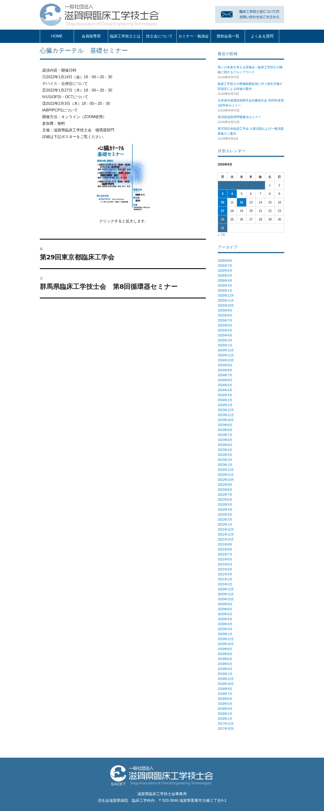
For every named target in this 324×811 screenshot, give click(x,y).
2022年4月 (225, 509)
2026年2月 (225, 285)
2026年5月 (225, 275)
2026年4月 (225, 280)
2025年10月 (226, 305)
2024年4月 (225, 390)
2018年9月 (225, 689)
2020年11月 (226, 594)
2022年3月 (225, 514)
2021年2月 (225, 579)
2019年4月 (225, 669)
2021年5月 (225, 564)
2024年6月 (225, 380)
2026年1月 (225, 290)
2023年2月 (225, 460)
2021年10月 (226, 539)
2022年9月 (225, 484)
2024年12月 (226, 350)
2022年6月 (225, 499)
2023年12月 (226, 410)
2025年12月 (226, 295)
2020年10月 (226, 599)
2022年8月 (225, 489)
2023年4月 (225, 450)
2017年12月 (226, 723)
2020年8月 (225, 609)
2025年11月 (226, 300)
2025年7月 (225, 320)
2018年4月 (225, 708)
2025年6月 (225, 325)
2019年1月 (225, 674)
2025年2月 (225, 340)
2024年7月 (225, 375)
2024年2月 (225, 400)
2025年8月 (225, 315)
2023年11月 (226, 415)
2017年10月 (226, 728)
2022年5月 (225, 504)
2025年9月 (225, 310)
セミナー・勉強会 (193, 36)
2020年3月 (225, 629)
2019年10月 (226, 644)
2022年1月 (225, 524)
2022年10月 (226, 479)
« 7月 (221, 235)
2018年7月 (225, 694)
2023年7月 (225, 435)
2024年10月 (226, 360)
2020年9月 (225, 604)
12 (241, 202)
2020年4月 (225, 624)
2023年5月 (225, 445)
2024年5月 (225, 385)
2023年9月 (225, 425)
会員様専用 (91, 36)
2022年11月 (226, 475)
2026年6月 (225, 270)
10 (222, 202)
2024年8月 (225, 370)
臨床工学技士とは (125, 36)
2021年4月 (225, 569)
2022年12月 (226, 470)
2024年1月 (225, 405)
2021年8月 (225, 549)
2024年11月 (226, 355)
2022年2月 (225, 519)
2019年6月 (225, 659)
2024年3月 (225, 395)
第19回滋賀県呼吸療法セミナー (239, 117)
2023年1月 (225, 465)
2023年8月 (225, 430)
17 (222, 211)
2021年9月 (225, 544)
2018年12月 (226, 679)
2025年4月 (225, 335)
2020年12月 (226, 589)
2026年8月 (225, 260)
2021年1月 (225, 584)
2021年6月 (225, 559)
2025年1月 (225, 345)
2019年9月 (225, 649)
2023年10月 (226, 420)
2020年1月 (225, 634)
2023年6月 (225, 440)
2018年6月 (225, 699)
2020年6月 (225, 614)
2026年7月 (225, 265)
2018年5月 (225, 704)
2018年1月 (225, 718)
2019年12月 (226, 639)
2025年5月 (225, 330)
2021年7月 (225, 554)
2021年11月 (226, 534)
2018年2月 (225, 713)
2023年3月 (225, 455)
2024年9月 (225, 365)
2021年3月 (225, 574)
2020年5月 (225, 619)
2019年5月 (225, 664)
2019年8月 (225, 654)
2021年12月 (226, 529)
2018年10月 (226, 684)
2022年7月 (225, 494)
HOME (57, 36)
